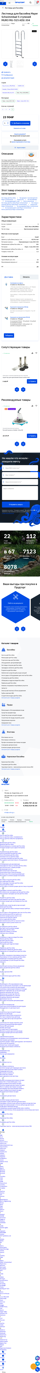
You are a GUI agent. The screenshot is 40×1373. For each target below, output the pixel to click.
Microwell (3, 1267)
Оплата (12, 820)
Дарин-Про (3, 1343)
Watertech (3, 1335)
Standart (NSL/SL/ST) (8, 92)
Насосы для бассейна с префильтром (11, 837)
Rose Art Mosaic (4, 1293)
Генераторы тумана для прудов (9, 1045)
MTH (1, 1270)
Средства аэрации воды (7, 1004)
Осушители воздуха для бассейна (10, 976)
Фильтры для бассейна (7, 844)
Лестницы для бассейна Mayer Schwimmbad (14, 203)
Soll (1, 1308)
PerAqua (2, 1279)
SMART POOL (3, 1307)
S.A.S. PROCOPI (4, 1297)
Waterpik (2, 1333)
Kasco (2, 1246)
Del (1, 1194)
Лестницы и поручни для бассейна (10, 880)
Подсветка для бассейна (7, 898)
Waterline (3, 1331)
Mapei (1, 1260)
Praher (2, 1287)
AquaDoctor (3, 1152)
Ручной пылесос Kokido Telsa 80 (13, 430)
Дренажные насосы (6, 999)
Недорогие (20, 199)
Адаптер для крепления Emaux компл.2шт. (16, 377)
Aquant (2, 1153)
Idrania (2, 1239)
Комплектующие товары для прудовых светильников (16, 1041)
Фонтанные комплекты (7, 1073)
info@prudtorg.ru (9, 812)
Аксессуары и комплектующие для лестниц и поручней (16, 886)
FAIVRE (2, 1216)
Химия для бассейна (6, 907)
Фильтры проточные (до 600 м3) (9, 994)
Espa (1, 1208)
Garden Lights (4, 1227)
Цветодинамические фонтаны (9, 1076)
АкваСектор (3, 1340)
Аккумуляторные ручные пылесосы (10, 922)
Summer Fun (3, 1313)
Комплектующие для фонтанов (9, 1100)
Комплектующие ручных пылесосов (10, 916)
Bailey (1, 1166)
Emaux (2, 1203)
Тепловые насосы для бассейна (9, 856)
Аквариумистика (5, 1051)
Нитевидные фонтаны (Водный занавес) (12, 1088)
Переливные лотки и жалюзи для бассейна (13, 957)
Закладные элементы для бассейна (10, 890)
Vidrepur (2, 1326)
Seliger (2, 1305)
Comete (2, 1185)
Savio (1, 1300)
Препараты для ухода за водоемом (10, 1015)
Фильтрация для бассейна (7, 843)
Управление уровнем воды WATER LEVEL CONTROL (15, 1108)
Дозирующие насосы (6, 869)
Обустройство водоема (7, 1043)
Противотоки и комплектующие (9, 928)
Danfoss (2, 1191)
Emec (1, 1204)
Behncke (2, 1170)
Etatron (2, 1209)
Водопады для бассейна (7, 930)
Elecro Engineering (5, 1201)
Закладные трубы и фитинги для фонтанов (13, 1101)
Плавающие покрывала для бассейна (11, 958)
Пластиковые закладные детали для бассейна (14, 894)
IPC (1, 1242)
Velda (1, 1325)
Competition (3, 1186)
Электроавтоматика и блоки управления (12, 966)
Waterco (2, 1330)
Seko (1, 1303)
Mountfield (3, 1269)
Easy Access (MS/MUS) (8, 86)
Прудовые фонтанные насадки (9, 1092)
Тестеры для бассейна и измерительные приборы (15, 908)
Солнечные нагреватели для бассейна (11, 858)
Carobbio (2, 1176)
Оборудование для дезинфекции (10, 864)
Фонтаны (2, 1058)
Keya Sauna (3, 1247)
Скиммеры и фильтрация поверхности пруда (13, 989)
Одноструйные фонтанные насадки (10, 1090)
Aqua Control (3, 1142)
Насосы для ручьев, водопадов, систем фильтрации (15, 985)
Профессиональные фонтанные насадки (12, 1080)
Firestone (3, 1218)
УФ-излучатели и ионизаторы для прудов (12, 987)
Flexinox (2, 1221)
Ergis (1, 1206)
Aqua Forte (3, 1143)
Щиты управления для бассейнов (10, 968)
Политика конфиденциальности (17, 821)
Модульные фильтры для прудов (9, 997)
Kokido (2, 1251)
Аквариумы (3, 1052)
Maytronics (3, 1264)
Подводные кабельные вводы (9, 1106)
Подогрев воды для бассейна (9, 852)
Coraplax (2, 1188)
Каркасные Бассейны (6, 1118)
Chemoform (3, 1183)
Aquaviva (2, 1156)
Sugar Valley (3, 1312)
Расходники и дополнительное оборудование (13, 860)
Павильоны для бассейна (7, 948)
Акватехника (4, 1341)
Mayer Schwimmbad (6, 1262)
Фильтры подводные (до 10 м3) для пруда (12, 990)
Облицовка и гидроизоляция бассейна (11, 937)
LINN (1, 1257)
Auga (1, 1163)
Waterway (3, 1336)
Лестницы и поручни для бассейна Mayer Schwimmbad (19, 203)
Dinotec (2, 1196)
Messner (2, 1265)
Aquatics (2, 1155)
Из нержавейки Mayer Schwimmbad (27, 206)
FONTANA (3, 1222)
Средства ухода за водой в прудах (10, 1012)
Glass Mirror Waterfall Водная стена (10, 1082)
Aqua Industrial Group (6, 1145)
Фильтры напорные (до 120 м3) (9, 992)
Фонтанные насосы (6, 1062)
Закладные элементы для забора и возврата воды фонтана (18, 1103)
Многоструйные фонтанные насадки (11, 1087)
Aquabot (2, 1150)
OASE (1, 1274)
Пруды (2, 980)
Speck (2, 1310)
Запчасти (3, 962)
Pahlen (2, 1277)
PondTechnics (4, 1280)
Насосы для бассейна (6, 835)
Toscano (2, 1320)
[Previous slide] (5, 64)
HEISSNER (3, 1232)
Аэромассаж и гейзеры (7, 933)
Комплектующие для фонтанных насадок (12, 1085)
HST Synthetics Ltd (5, 1236)
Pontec (2, 1282)
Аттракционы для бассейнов (8, 926)
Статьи (3, 821)
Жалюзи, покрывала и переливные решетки (13, 955)
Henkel (2, 1234)
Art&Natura (3, 1158)
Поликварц (3, 1350)
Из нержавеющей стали (12, 201)
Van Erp (2, 1323)
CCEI (1, 1178)
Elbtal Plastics (4, 1199)
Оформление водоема (7, 1036)
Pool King (2, 1284)
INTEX (1, 1241)
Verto (31, 821)
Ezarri (1, 1211)
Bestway (2, 1171)
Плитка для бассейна (6, 942)
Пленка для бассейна (6, 939)
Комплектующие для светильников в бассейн (13, 901)
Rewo (1, 1292)
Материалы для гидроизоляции (9, 944)
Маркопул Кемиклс (5, 1348)
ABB (1, 1135)
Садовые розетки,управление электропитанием (14, 1038)
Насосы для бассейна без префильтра (11, 838)
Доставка (4, 820)
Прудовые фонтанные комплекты (10, 1046)
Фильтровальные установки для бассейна (12, 846)
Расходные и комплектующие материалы (12, 875)
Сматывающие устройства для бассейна (12, 960)
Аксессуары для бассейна (8, 919)
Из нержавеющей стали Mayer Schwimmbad (18, 208)
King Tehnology (4, 1249)
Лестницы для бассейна (14, 8)
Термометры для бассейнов (8, 917)
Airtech (2, 1140)
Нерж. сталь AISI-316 (23, 101)
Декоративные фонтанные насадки (10, 1083)
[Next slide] (34, 64)
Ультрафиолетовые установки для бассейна (13, 866)
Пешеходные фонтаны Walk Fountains (11, 1069)
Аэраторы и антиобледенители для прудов (13, 1006)
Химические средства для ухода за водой (12, 905)
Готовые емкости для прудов (8, 1029)
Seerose (2, 1302)
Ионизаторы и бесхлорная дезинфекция (12, 874)
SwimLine (2, 1315)
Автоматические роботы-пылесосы (11, 914)
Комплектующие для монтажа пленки (11, 1032)
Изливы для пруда (5, 1027)
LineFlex (2, 1256)
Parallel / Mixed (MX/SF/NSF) (10, 89)
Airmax (2, 1138)
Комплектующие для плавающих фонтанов (13, 1068)
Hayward (2, 1231)
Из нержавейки (32, 199)
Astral (1, 1160)
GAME (1, 1226)
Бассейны (3, 831)
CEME (1, 1181)
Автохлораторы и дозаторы (8, 870)
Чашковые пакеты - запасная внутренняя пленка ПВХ (16, 1126)
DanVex (2, 1193)
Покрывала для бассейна (7, 1122)
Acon (1, 1137)
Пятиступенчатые (28, 201)
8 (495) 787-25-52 (30, 803)
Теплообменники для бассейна (9, 855)
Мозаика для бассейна (6, 940)
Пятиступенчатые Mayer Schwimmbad (12, 209)
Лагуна (2, 1345)
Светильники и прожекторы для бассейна (12, 899)
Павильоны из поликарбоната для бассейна (13, 951)
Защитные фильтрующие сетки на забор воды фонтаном (17, 1105)
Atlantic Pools (4, 1161)
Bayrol (2, 1168)
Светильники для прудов (7, 1040)
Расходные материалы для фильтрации (11, 1000)
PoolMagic (3, 1285)
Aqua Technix (4, 1147)
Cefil (1, 1180)
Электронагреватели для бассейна (10, 853)
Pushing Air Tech (4, 1289)
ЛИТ (1, 1346)
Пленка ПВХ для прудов (7, 1026)
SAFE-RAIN (3, 1298)
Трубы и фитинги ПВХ (6, 972)
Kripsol (2, 1252)
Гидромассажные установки (8, 931)
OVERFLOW (21, 86)
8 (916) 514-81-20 (30, 806)
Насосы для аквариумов (7, 1054)
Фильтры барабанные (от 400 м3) (10, 995)
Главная (2, 827)
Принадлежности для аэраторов (10, 1008)
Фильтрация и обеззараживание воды (11, 984)
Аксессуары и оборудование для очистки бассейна (15, 912)
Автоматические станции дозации (10, 867)
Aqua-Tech (3, 1148)
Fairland (2, 1214)
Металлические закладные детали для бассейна (14, 892)
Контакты (27, 820)
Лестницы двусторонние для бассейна (11, 883)
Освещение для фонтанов (8, 1096)
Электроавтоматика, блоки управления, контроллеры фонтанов (19, 1110)
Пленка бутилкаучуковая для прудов (11, 1024)
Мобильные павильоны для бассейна (11, 949)
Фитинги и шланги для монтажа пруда (11, 1031)
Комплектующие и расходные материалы (12, 848)
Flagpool (2, 1219)
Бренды (19, 820)
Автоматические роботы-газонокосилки (12, 921)
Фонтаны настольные (6, 1074)
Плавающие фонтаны (6, 1071)
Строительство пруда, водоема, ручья (11, 1023)
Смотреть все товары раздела (10, 698)
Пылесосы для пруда (6, 1014)
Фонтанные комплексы (7, 1066)
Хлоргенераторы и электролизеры (10, 872)
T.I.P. (1, 1318)
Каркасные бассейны (6, 1114)
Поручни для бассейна (6, 885)
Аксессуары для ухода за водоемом (11, 1018)
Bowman (2, 1173)
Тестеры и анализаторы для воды (10, 1017)
